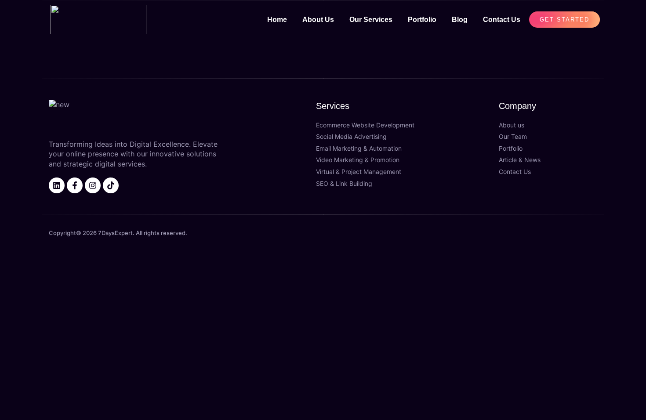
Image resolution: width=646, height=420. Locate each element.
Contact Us (501, 19)
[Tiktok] (111, 185)
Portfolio (422, 19)
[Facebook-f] (75, 185)
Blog (460, 19)
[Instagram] (93, 185)
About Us (318, 19)
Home (277, 19)
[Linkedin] (57, 185)
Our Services (370, 19)
